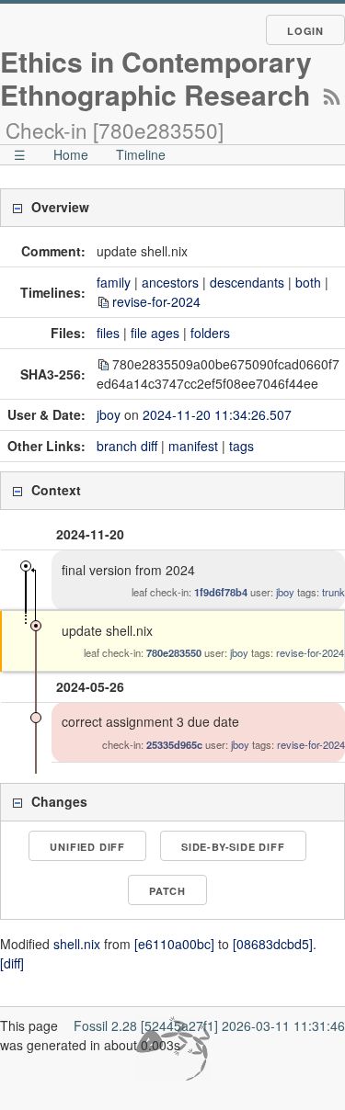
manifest (193, 445)
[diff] (12, 963)
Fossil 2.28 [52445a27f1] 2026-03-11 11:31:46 (209, 1025)
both (308, 282)
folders (210, 332)
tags (241, 445)
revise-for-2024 (156, 301)
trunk (333, 591)
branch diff (127, 445)
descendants (247, 282)
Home (70, 154)
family (114, 282)
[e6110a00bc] (174, 943)
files (108, 332)
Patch (167, 891)
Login (305, 31)
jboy (109, 414)
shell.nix (76, 943)
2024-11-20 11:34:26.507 (217, 414)
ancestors (170, 282)
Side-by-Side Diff (233, 847)
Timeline (141, 154)
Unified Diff (87, 847)
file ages (155, 332)
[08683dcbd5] (273, 943)
